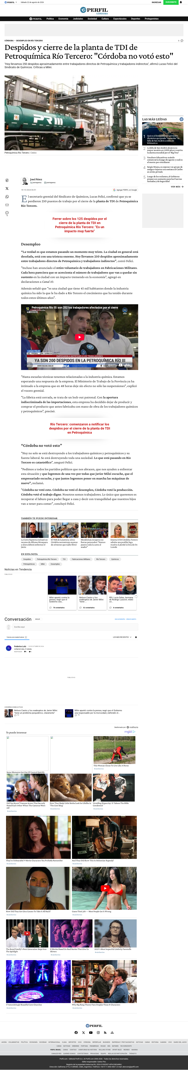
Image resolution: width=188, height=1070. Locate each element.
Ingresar (156, 2)
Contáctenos (82, 1053)
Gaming (163, 1042)
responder (18, 651)
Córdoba (87, 1042)
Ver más (175, 187)
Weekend (75, 1046)
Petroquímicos (29, 564)
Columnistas (14, 1042)
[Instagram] (98, 1032)
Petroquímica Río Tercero (47, 559)
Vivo (170, 1042)
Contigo (73, 1050)
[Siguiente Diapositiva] (136, 595)
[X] (83, 1032)
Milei (43, 564)
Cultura (105, 18)
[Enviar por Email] (7, 204)
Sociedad (92, 18)
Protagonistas (152, 18)
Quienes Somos (69, 1053)
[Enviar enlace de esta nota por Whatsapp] (7, 196)
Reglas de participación (117, 1053)
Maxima (135, 1050)
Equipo (103, 1053)
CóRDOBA (9, 41)
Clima (64, 1042)
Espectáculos (119, 18)
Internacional (54, 1042)
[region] (71, 673)
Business (106, 1042)
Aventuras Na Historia (87, 1050)
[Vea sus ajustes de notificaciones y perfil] (181, 2)
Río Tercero (100, 559)
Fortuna (84, 1046)
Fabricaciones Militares (81, 559)
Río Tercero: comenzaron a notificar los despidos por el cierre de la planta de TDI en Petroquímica (79, 428)
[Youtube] (90, 1032)
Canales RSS (56, 1053)
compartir (122, 651)
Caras (147, 1042)
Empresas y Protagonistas (123, 1042)
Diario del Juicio (180, 1042)
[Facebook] (76, 1032)
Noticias (139, 1042)
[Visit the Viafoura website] (132, 727)
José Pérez (36, 179)
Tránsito (133, 1053)
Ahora (4, 1042)
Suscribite (171, 2)
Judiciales (78, 18)
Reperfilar (96, 1042)
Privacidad (94, 1053)
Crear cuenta (131, 619)
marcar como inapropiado (131, 653)
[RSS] (105, 1032)
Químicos (115, 559)
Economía (63, 18)
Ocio (80, 1042)
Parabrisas (94, 1046)
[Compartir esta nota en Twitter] (7, 188)
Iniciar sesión (120, 619)
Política (50, 18)
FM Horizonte (126, 1046)
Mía (108, 1046)
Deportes (135, 18)
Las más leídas (154, 119)
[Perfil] (94, 1026)
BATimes (115, 1046)
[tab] (17, 637)
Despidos (27, 559)
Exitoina (155, 1042)
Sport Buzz (117, 1050)
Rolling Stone (105, 1050)
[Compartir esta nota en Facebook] (7, 180)
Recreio (127, 1050)
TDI (64, 559)
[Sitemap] (112, 1032)
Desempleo (55, 564)
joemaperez (36, 183)
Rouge (103, 1046)
